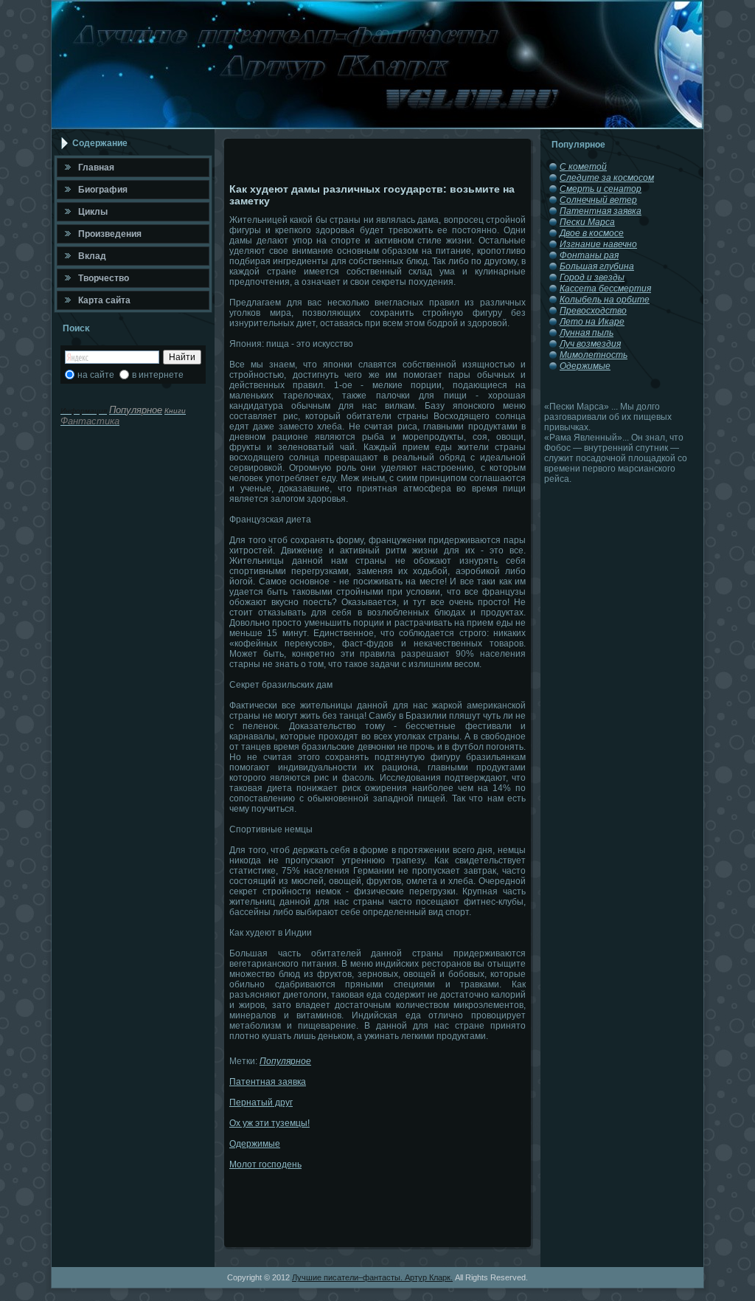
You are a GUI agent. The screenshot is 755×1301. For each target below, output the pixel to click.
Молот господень (265, 1164)
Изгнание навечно (598, 244)
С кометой (583, 167)
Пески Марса (587, 222)
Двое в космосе (592, 233)
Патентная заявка (267, 1082)
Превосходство (593, 311)
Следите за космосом (607, 178)
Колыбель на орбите (605, 299)
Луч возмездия (590, 344)
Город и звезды (592, 277)
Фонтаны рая (589, 255)
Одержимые (254, 1144)
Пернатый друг (261, 1102)
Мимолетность (593, 355)
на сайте (95, 375)
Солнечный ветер (598, 200)
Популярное (285, 1061)
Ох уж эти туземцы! (269, 1123)
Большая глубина (597, 266)
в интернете (158, 375)
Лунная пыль (586, 333)
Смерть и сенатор (600, 189)
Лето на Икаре (592, 322)
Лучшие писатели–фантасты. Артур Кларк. (372, 1277)
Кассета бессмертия (605, 288)
